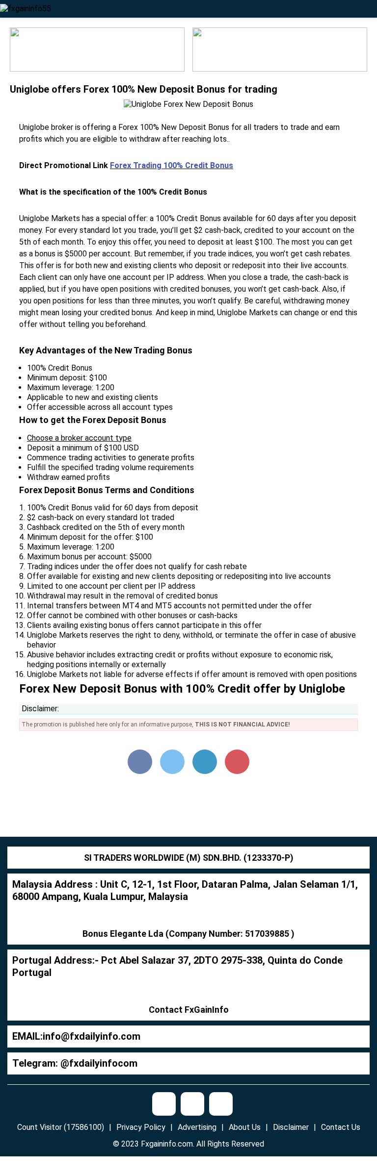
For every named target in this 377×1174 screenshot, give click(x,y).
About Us (245, 1127)
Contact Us (340, 1127)
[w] (97, 48)
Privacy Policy (140, 1127)
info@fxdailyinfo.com (91, 1036)
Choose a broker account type (79, 438)
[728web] (279, 48)
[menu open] (368, 9)
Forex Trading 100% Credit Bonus (171, 165)
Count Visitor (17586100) (60, 1127)
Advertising (197, 1127)
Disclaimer (291, 1127)
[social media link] (164, 1104)
